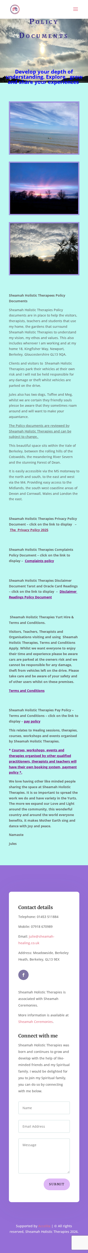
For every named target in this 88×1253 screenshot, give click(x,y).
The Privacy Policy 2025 (29, 530)
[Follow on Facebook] (23, 975)
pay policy (32, 721)
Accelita (44, 1226)
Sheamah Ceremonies (35, 1021)
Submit (57, 1184)
